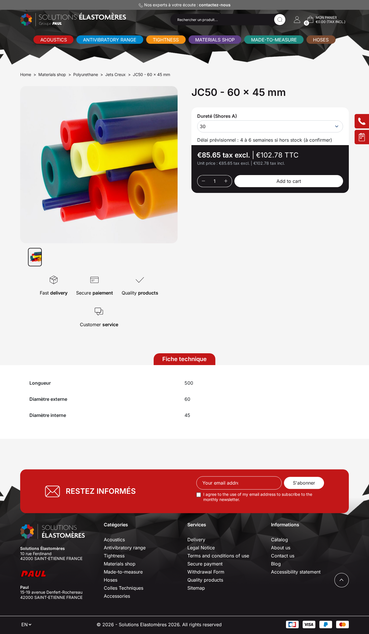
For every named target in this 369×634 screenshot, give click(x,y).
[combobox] (270, 126)
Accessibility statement (296, 572)
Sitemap (196, 588)
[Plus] (226, 181)
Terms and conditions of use (218, 556)
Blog (276, 564)
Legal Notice (201, 548)
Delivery (196, 539)
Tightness (166, 40)
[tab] (184, 359)
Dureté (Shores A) (217, 116)
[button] (297, 19)
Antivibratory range (109, 40)
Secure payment (205, 564)
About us (280, 548)
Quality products (205, 580)
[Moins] (203, 181)
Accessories (117, 596)
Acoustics (53, 40)
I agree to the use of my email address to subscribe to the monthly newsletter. (257, 497)
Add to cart (288, 181)
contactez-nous (215, 4)
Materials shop (215, 40)
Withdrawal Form (205, 572)
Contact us (282, 556)
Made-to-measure (274, 40)
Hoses (321, 40)
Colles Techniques (123, 588)
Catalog (279, 539)
